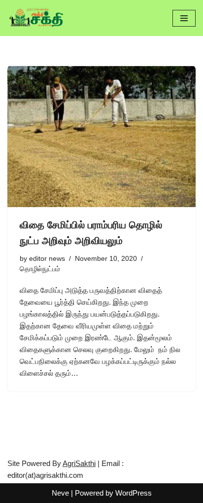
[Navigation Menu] (184, 18)
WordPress (133, 493)
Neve (60, 493)
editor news (47, 258)
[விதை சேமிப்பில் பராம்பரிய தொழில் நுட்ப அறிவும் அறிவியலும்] (101, 136)
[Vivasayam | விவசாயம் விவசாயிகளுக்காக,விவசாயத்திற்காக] (37, 18)
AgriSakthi (79, 463)
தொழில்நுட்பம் (40, 269)
